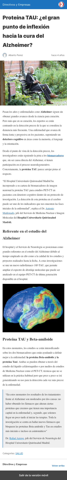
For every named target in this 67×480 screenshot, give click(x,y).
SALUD (19, 453)
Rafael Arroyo (16, 438)
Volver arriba (58, 465)
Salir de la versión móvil (33, 475)
